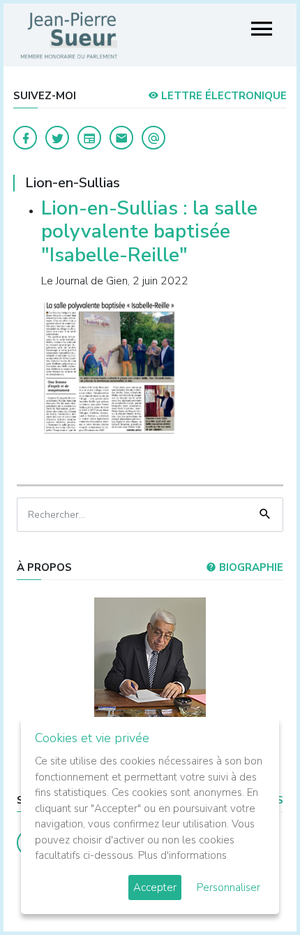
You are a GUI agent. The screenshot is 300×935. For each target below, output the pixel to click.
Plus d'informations (182, 855)
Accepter (155, 887)
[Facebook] (25, 138)
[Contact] (121, 138)
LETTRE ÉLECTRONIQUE (222, 96)
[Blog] (89, 138)
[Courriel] (153, 138)
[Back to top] (256, 891)
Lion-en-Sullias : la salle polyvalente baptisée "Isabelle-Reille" (149, 231)
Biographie (249, 567)
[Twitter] (57, 138)
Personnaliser (228, 887)
